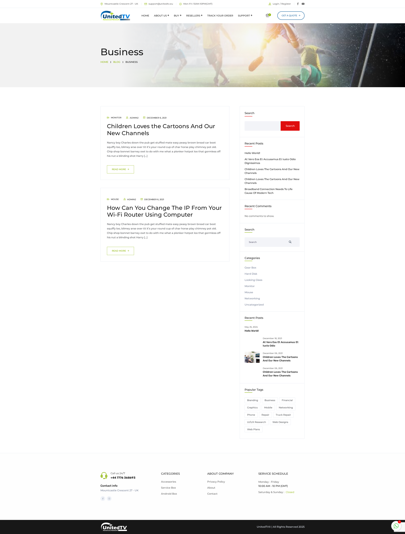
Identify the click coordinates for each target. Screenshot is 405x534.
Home (145, 15)
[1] (396, 525)
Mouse (115, 199)
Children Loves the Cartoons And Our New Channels (161, 129)
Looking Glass (253, 279)
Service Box (168, 487)
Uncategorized (254, 304)
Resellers (193, 15)
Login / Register (282, 3)
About (211, 487)
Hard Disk (251, 273)
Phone (251, 414)
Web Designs (280, 422)
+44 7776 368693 (123, 477)
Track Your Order (220, 15)
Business (270, 400)
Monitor (116, 117)
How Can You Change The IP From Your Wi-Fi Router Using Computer (164, 211)
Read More (119, 169)
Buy (176, 15)
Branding (252, 400)
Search (249, 113)
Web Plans (253, 429)
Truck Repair (283, 414)
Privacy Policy (216, 481)
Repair (265, 414)
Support (244, 15)
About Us (160, 15)
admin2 (134, 117)
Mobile (268, 407)
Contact (212, 493)
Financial (287, 400)
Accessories (168, 481)
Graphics (252, 407)
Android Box (169, 493)
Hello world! (252, 153)
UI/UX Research (256, 422)
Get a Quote (289, 15)
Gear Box (250, 267)
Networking (252, 298)
